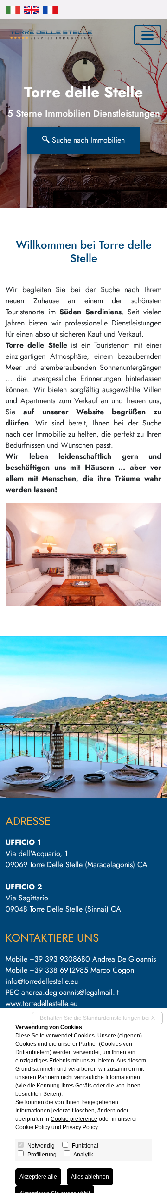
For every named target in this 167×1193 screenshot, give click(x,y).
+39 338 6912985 (59, 970)
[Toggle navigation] (147, 35)
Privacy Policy (80, 1127)
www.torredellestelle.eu (41, 1003)
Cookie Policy (32, 1127)
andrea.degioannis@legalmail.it (70, 992)
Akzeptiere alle (38, 1177)
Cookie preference (74, 1119)
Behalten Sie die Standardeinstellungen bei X (97, 1018)
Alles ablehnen (90, 1177)
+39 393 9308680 (60, 959)
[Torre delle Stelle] (49, 35)
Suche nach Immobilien (87, 140)
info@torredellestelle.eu (42, 981)
